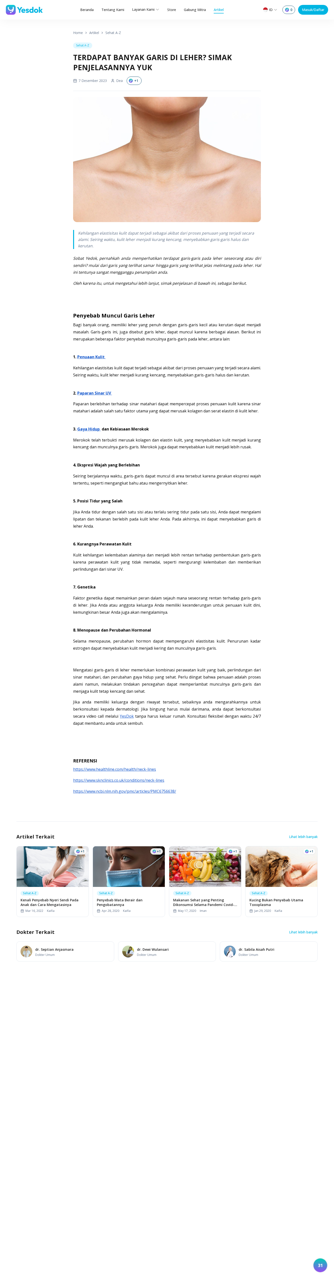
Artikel (219, 9)
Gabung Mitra (195, 9)
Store (171, 9)
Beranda (87, 9)
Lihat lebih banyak (303, 836)
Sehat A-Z (113, 32)
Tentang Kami (112, 9)
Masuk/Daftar (313, 9)
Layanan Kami (143, 9)
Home (78, 32)
